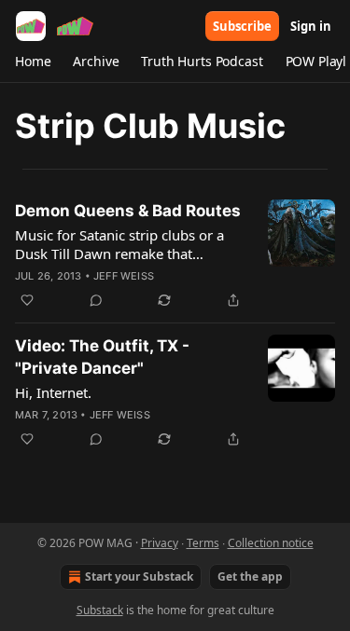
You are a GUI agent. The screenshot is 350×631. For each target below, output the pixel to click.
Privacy (159, 543)
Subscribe (242, 26)
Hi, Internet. (53, 392)
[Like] (27, 300)
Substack (100, 610)
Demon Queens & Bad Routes (128, 210)
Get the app (250, 576)
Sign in (310, 26)
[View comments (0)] (96, 300)
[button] (33, 61)
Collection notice (271, 543)
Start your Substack (139, 576)
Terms (203, 543)
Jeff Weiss (123, 275)
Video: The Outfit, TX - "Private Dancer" (102, 356)
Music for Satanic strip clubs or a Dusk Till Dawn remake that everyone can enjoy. (119, 244)
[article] (175, 255)
